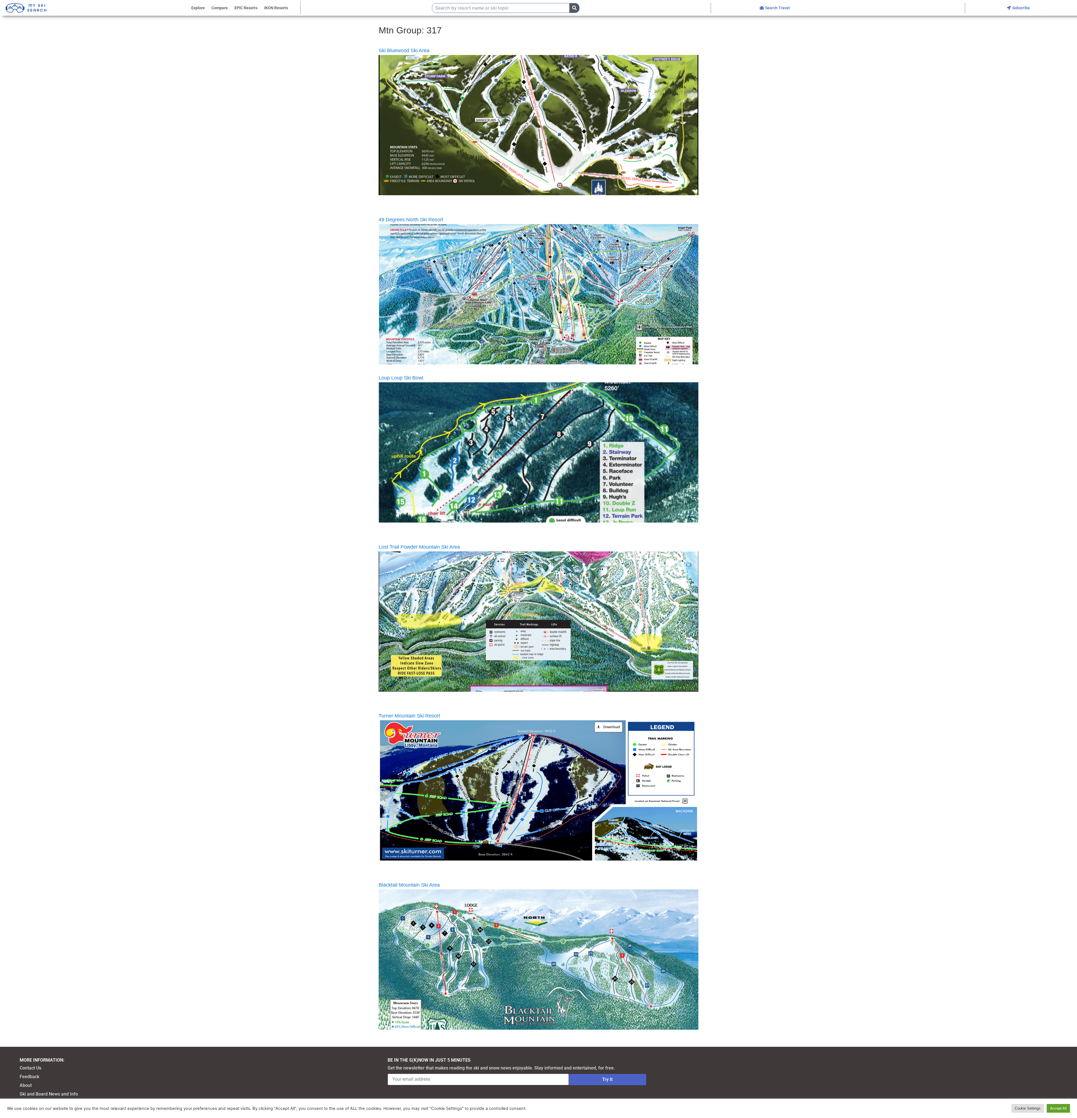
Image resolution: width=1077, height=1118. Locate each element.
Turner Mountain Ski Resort (409, 716)
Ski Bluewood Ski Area (404, 50)
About (26, 1085)
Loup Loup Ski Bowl (401, 378)
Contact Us (30, 1068)
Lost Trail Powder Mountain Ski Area (419, 547)
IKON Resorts (276, 8)
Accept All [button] (1058, 1108)
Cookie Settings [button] (1028, 1108)
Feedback (29, 1076)
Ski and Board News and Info (49, 1094)
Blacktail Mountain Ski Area (409, 885)
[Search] (574, 8)
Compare (219, 8)
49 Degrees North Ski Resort (411, 219)
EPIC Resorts (245, 8)
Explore (198, 8)
